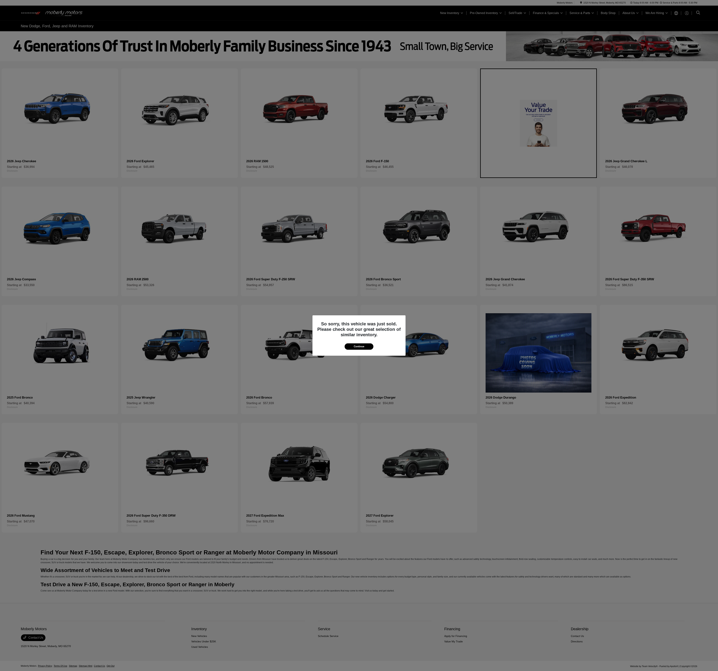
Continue (359, 346)
